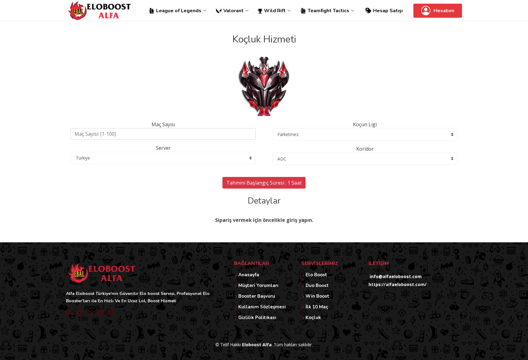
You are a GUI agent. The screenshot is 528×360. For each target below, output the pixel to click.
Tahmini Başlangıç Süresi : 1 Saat (264, 182)
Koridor (365, 148)
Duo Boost (317, 285)
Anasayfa (248, 275)
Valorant (233, 10)
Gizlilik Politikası (257, 317)
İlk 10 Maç (317, 307)
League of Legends (178, 10)
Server (163, 148)
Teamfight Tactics (328, 10)
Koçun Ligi (365, 124)
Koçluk (313, 317)
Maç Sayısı (163, 124)
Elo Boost (316, 275)
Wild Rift (275, 10)
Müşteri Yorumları (258, 285)
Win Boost (317, 296)
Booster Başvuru (256, 296)
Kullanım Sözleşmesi (262, 307)
